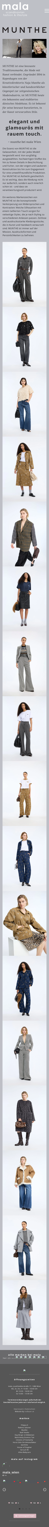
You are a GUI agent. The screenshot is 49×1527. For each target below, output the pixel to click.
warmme (24, 1445)
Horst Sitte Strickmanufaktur (24, 1442)
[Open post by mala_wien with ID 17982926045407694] (35, 1490)
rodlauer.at (29, 1411)
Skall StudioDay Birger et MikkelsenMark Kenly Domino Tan (24, 1434)
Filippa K (24, 1425)
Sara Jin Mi (24, 1450)
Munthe (24, 1430)
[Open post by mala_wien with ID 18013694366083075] (13, 1490)
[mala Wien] (15, 10)
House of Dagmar (24, 1447)
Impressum (18, 1409)
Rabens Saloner (24, 1428)
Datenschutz (30, 1409)
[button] (4, 1489)
